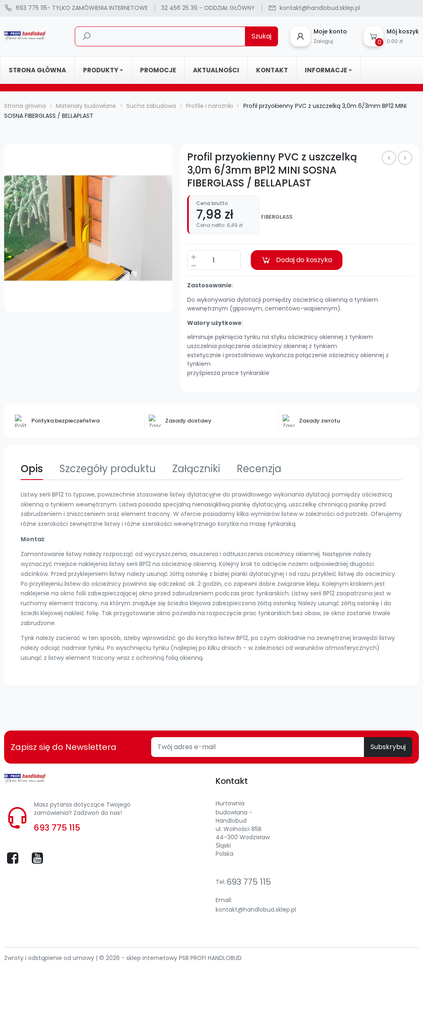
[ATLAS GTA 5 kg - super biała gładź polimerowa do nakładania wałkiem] (389, 157)
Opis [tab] (32, 468)
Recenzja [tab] (259, 468)
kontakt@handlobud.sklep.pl (256, 909)
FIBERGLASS (276, 217)
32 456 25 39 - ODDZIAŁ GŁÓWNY (208, 8)
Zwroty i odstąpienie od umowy (50, 958)
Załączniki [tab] (196, 468)
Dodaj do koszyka (304, 260)
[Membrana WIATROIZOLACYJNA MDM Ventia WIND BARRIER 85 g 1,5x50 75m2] (405, 157)
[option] (88, 228)
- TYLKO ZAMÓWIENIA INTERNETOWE (82, 8)
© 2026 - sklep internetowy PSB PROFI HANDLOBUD (170, 958)
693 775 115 (57, 827)
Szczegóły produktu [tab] (107, 468)
